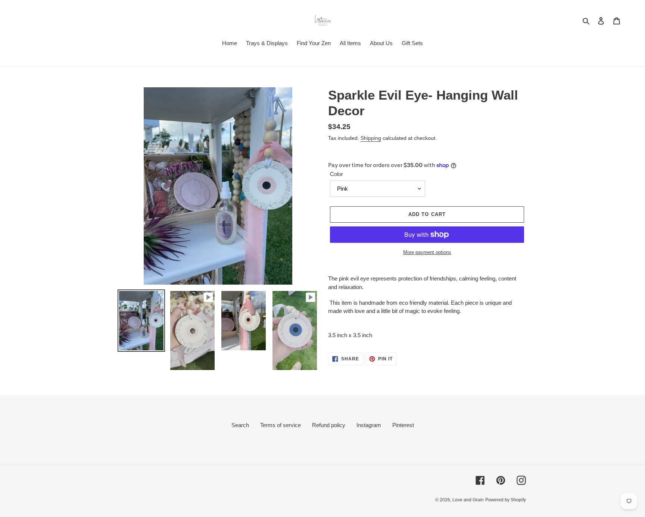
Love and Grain (468, 499)
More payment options (427, 252)
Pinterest (403, 425)
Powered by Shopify (505, 499)
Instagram (368, 425)
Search (240, 425)
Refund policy (328, 425)
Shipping (371, 138)
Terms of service (280, 425)
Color (336, 174)
